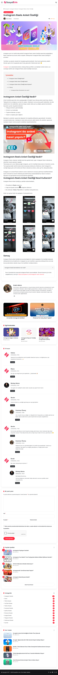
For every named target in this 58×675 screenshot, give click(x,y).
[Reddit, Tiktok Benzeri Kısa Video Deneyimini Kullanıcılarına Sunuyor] (7, 649)
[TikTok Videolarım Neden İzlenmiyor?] (7, 566)
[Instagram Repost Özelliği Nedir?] (29, 332)
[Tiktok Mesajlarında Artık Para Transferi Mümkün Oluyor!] (7, 655)
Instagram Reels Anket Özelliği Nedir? (19, 81)
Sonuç (11, 87)
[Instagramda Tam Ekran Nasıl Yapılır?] (7, 572)
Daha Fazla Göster (29, 584)
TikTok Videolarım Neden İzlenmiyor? (23, 564)
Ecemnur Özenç (21, 410)
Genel (5, 598)
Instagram (6, 67)
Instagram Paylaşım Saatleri (21, 550)
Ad (4, 513)
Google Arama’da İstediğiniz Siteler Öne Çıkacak (26, 633)
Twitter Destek (7, 605)
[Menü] (2, 3)
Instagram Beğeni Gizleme (10, 338)
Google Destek (7, 615)
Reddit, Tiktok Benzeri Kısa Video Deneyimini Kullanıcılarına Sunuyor (31, 646)
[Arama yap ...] (56, 3)
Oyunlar (6, 622)
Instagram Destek (14, 8)
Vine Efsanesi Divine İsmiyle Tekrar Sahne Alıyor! (26, 660)
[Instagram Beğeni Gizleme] (11, 332)
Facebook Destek (8, 608)
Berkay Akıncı (15, 383)
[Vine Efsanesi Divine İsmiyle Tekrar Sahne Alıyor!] (7, 662)
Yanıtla (12, 362)
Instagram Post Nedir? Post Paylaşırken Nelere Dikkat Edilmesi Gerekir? (32, 557)
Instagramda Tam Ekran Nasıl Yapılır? (23, 570)
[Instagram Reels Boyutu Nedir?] (7, 579)
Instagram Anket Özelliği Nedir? (16, 78)
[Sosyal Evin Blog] (10, 2)
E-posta (5, 519)
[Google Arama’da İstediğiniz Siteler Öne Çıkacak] (7, 635)
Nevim (13, 397)
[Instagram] (14, 296)
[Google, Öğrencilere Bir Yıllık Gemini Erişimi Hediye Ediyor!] (7, 642)
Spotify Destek (8, 610)
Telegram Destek (8, 617)
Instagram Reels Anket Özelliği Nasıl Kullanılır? (21, 84)
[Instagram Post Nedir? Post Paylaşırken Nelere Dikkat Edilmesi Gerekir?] (7, 559)
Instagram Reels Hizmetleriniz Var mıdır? (20, 90)
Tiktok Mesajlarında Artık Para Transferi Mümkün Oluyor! (28, 653)
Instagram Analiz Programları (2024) (44, 338)
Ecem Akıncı (9, 18)
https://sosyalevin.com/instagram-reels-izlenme (31, 274)
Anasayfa (6, 8)
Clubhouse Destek (8, 620)
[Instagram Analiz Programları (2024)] (47, 332)
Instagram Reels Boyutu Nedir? (21, 577)
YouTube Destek (8, 603)
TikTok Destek (7, 601)
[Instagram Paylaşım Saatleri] (7, 552)
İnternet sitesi (33, 519)
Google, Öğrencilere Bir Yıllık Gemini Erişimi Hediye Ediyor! (28, 640)
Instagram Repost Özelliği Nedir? (28, 338)
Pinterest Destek (8, 613)
